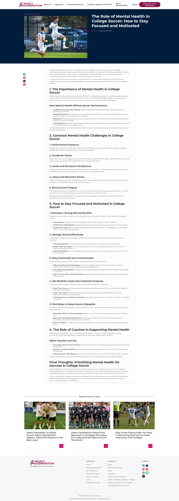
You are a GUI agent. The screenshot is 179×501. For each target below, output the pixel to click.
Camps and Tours (92, 474)
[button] (47, 4)
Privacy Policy (84, 496)
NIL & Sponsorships (121, 4)
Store (134, 5)
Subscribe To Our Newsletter (150, 4)
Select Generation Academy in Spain (121, 479)
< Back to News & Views (32, 14)
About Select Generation (117, 476)
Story (88, 479)
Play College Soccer (93, 468)
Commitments (91, 471)
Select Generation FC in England (120, 482)
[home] (30, 4)
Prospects (111, 474)
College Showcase (93, 482)
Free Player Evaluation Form (118, 485)
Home (88, 465)
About (110, 465)
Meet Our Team (92, 476)
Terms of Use (95, 496)
